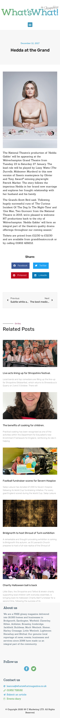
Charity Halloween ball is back (20, 585)
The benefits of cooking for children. (23, 425)
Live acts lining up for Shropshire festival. (27, 373)
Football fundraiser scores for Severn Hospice (29, 480)
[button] (30, 24)
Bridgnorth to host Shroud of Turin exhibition (29, 533)
